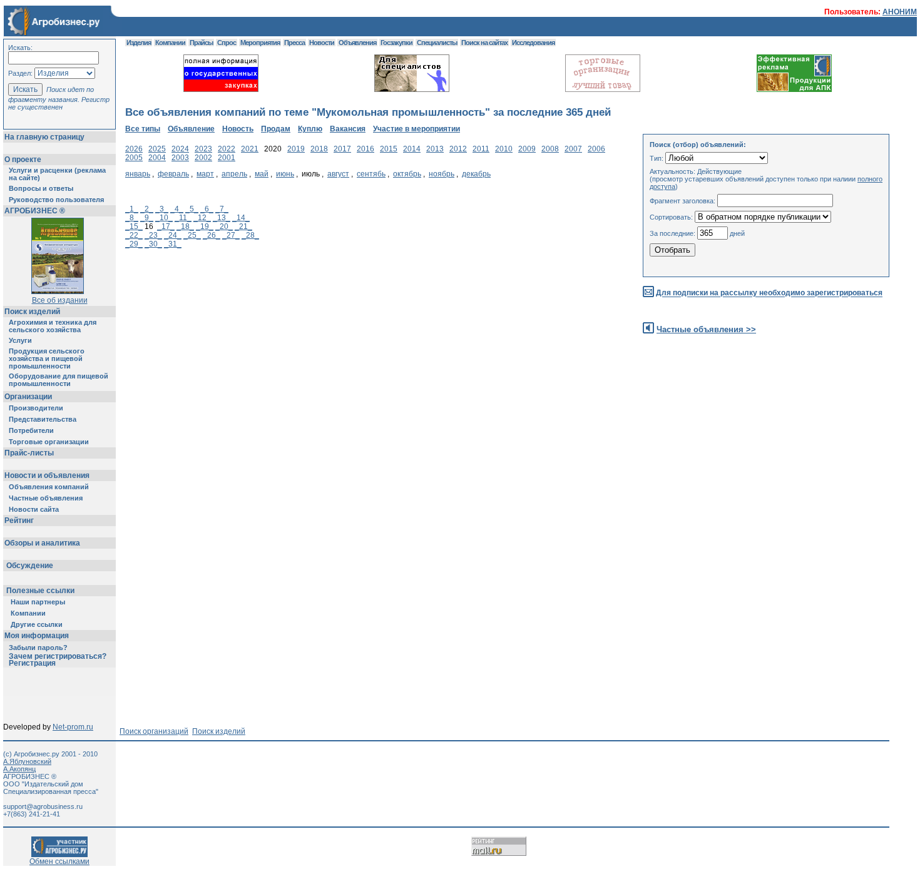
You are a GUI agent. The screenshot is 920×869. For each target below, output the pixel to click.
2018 (319, 149)
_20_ (224, 226)
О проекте (22, 159)
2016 (365, 149)
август (338, 174)
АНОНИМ (899, 12)
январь (137, 174)
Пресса (294, 42)
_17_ (166, 226)
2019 (296, 149)
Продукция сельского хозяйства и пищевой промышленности (46, 358)
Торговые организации (49, 441)
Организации (28, 396)
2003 (180, 157)
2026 (134, 149)
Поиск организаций (154, 731)
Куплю (310, 129)
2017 (342, 149)
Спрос (226, 42)
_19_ (204, 226)
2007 (573, 149)
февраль (173, 174)
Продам (275, 129)
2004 (157, 157)
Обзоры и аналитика (42, 543)
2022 (226, 149)
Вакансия (347, 129)
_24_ (172, 235)
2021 (249, 149)
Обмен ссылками (59, 861)
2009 (527, 149)
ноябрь (441, 174)
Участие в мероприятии (416, 129)
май (261, 174)
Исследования (533, 42)
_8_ (131, 217)
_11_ (183, 217)
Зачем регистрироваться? (57, 656)
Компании (28, 613)
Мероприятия (260, 42)
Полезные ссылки (40, 590)
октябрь (407, 174)
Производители (36, 408)
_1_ (131, 209)
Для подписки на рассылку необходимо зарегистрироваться (769, 293)
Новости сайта (34, 509)
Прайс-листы (29, 453)
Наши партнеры (38, 602)
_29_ (134, 244)
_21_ (243, 226)
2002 (203, 157)
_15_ (134, 226)
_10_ (164, 217)
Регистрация (32, 663)
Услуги (20, 340)
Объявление (191, 129)
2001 (226, 157)
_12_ (202, 217)
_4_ (176, 209)
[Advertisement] (353, 362)
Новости (321, 42)
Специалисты (437, 42)
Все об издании (60, 300)
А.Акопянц (19, 769)
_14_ (241, 217)
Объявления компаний (49, 486)
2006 (596, 149)
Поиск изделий (32, 311)
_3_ (161, 209)
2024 (180, 149)
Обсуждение (29, 565)
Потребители (31, 430)
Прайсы (201, 42)
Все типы (142, 129)
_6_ (206, 209)
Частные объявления (46, 498)
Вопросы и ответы (41, 188)
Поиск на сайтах (484, 42)
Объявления (357, 42)
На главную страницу (44, 137)
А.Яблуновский (27, 761)
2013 (435, 149)
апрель (234, 174)
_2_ (146, 209)
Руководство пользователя (56, 199)
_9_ (146, 217)
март (205, 174)
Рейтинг (19, 520)
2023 (203, 149)
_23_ (153, 235)
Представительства (42, 419)
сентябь (371, 174)
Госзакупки (396, 42)
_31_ (172, 244)
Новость (237, 129)
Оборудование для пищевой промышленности (58, 379)
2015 (388, 149)
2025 (157, 149)
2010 (504, 149)
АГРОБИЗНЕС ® (34, 210)
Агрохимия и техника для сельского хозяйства (52, 325)
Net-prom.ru (73, 727)
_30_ (153, 244)
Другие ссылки (36, 624)
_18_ (185, 226)
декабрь (476, 174)
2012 (458, 149)
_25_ (192, 235)
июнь (285, 174)
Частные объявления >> (706, 329)
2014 (412, 149)
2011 (481, 149)
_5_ (191, 209)
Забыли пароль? (38, 647)
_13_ (221, 217)
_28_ (250, 235)
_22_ (134, 235)
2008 (550, 149)
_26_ (211, 235)
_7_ (221, 209)
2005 (134, 157)
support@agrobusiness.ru (43, 806)
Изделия (138, 42)
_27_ (231, 235)
